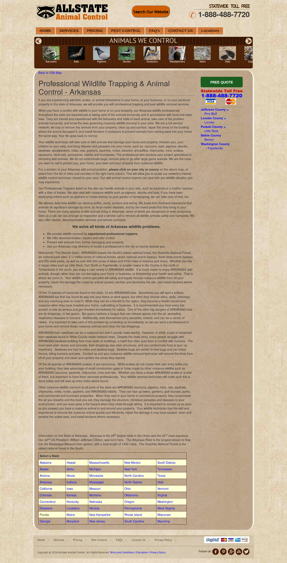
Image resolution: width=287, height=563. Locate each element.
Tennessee (164, 469)
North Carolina (134, 475)
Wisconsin (164, 515)
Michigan (95, 469)
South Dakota (166, 462)
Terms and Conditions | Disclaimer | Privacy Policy (138, 552)
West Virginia (166, 508)
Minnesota (96, 475)
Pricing (77, 540)
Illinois (71, 475)
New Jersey (97, 521)
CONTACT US (180, 31)
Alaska (44, 469)
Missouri (94, 488)
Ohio (127, 488)
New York (130, 469)
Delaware (46, 508)
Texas (161, 475)
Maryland (73, 521)
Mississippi (96, 482)
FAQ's (154, 31)
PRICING (95, 31)
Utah (160, 482)
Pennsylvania (133, 508)
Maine (71, 515)
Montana (95, 495)
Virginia (162, 495)
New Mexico (132, 462)
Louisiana (73, 508)
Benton (209, 139)
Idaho (70, 469)
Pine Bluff (210, 113)
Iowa (70, 488)
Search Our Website (150, 12)
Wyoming (163, 521)
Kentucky (73, 501)
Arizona (45, 475)
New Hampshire (100, 515)
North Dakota (133, 482)
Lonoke (209, 122)
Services (59, 540)
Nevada (94, 508)
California (46, 488)
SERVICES (69, 31)
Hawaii (71, 462)
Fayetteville (215, 148)
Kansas (71, 495)
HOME (45, 31)
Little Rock (211, 131)
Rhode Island (133, 515)
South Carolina (134, 521)
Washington (165, 501)
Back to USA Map (50, 72)
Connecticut (47, 501)
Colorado (46, 495)
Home (41, 540)
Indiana (71, 482)
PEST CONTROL (126, 31)
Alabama (45, 462)
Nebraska (95, 501)
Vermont (163, 488)
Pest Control (99, 540)
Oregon (129, 501)
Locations (210, 31)
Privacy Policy (163, 540)
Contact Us (139, 540)
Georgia (45, 521)
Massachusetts (99, 462)
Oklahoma (131, 495)
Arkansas (46, 482)
